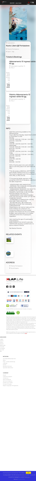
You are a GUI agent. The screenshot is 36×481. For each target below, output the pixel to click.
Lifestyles (5, 363)
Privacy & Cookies (7, 384)
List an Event (18, 3)
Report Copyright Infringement (10, 385)
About (4, 375)
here (26, 333)
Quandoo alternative (8, 367)
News (4, 360)
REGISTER (12, 3)
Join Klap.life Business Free (9, 358)
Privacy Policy (21, 479)
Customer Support (7, 376)
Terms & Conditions (7, 381)
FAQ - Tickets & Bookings (9, 361)
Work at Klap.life (7, 379)
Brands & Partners (7, 366)
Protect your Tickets (8, 382)
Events (4, 364)
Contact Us (5, 378)
